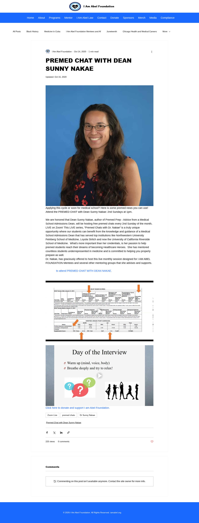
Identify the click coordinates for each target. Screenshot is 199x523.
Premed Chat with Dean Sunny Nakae (63, 422)
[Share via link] (68, 432)
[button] (54, 18)
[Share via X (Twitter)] (54, 432)
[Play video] (99, 311)
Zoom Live (52, 415)
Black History (32, 31)
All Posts (17, 31)
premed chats (68, 415)
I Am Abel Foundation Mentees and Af (83, 31)
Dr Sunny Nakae (87, 415)
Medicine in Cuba (52, 31)
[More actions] (151, 51)
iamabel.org (115, 512)
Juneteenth (112, 31)
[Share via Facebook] (47, 432)
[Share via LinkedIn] (61, 432)
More (165, 31)
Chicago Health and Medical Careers (140, 31)
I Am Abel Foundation (98, 6)
